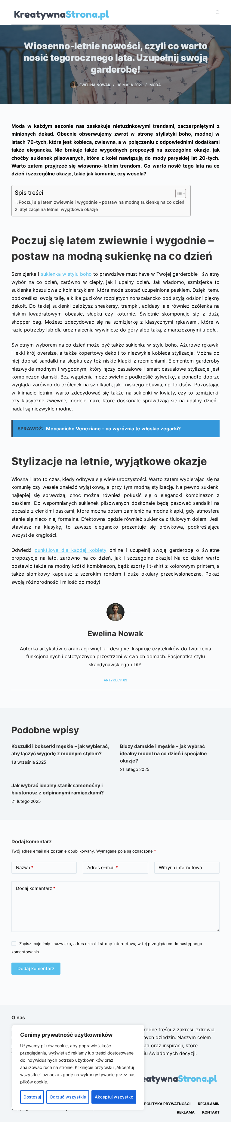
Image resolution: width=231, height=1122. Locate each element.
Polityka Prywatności (167, 1104)
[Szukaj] (218, 12)
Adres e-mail (102, 867)
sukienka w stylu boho (66, 274)
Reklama (186, 1112)
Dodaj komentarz (35, 888)
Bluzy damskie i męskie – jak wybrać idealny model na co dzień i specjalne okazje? (163, 753)
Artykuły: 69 (115, 680)
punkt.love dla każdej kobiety (70, 550)
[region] (78, 1067)
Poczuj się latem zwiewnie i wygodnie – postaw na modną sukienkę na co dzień (101, 202)
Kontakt (211, 1112)
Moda (155, 85)
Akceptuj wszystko (114, 1096)
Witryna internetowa (180, 867)
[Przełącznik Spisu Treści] (177, 193)
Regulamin (209, 1104)
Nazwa (24, 867)
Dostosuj (32, 1096)
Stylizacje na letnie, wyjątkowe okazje (59, 209)
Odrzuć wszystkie (68, 1096)
